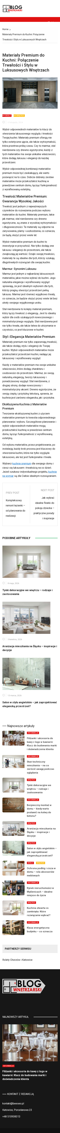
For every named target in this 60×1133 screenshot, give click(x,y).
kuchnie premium (21, 463)
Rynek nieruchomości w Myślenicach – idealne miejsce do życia (40, 892)
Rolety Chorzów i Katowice (17, 959)
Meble (8, 116)
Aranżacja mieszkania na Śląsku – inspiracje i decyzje (41, 832)
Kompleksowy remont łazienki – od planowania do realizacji (15, 508)
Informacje (33, 733)
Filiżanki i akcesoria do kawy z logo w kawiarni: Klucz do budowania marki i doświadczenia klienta (24, 1075)
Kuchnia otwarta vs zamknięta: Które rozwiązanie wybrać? (38, 912)
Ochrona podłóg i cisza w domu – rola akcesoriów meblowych (41, 872)
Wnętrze (20, 116)
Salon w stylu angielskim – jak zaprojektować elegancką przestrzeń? (42, 852)
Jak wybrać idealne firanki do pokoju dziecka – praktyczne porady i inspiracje (44, 508)
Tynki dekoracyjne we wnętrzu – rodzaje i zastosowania (39, 789)
